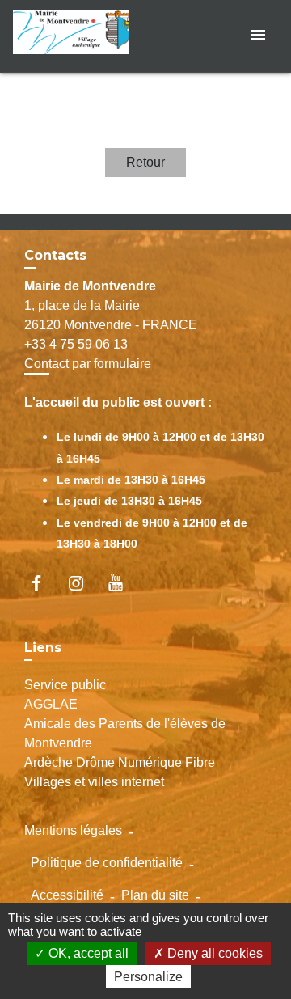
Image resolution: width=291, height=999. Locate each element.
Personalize (148, 977)
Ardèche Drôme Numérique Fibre (119, 762)
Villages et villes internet (94, 782)
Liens (42, 647)
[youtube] (123, 582)
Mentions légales (73, 830)
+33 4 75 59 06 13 (76, 344)
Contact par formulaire (87, 363)
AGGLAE (51, 704)
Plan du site (155, 895)
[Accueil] (73, 36)
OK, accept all (87, 953)
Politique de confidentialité (107, 863)
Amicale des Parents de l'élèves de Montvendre (125, 733)
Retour (145, 162)
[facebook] (44, 582)
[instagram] (83, 582)
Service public (65, 685)
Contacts (55, 255)
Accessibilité (67, 895)
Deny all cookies (213, 953)
